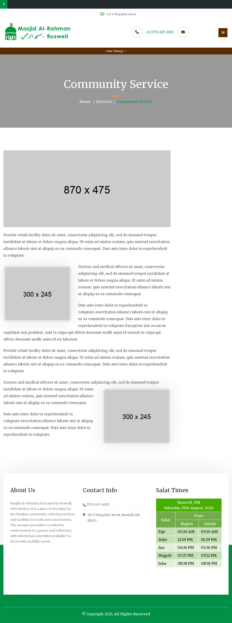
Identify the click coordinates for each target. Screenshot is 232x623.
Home (85, 101)
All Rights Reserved (132, 614)
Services (104, 101)
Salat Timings (115, 51)
